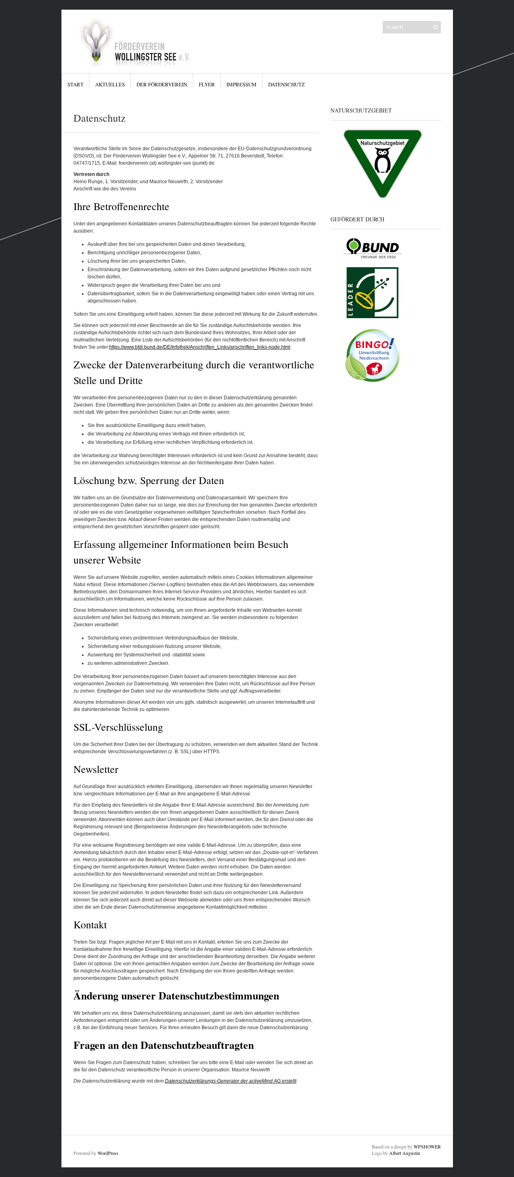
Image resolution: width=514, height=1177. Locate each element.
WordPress (108, 1153)
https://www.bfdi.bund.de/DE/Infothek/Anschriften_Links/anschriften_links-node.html (199, 347)
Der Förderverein (162, 84)
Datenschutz (286, 84)
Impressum (241, 84)
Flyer (207, 84)
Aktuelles (110, 84)
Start (75, 84)
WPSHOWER (427, 1146)
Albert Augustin (404, 1153)
